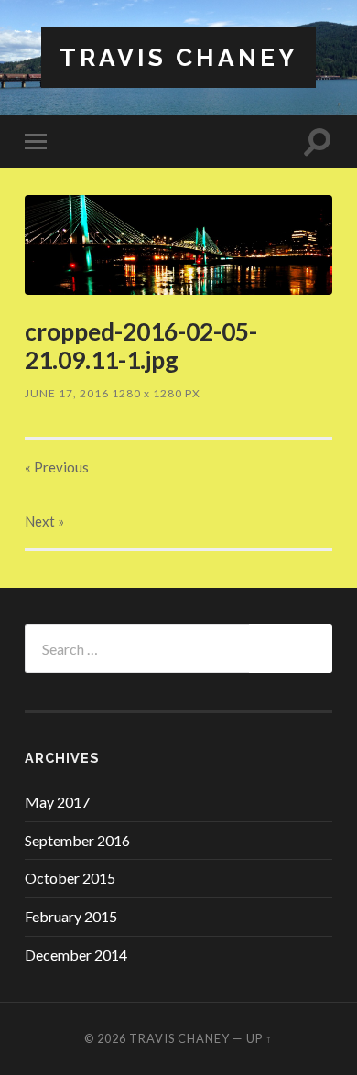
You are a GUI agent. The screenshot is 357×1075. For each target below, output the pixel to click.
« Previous (57, 467)
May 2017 (57, 801)
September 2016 (77, 840)
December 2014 (76, 954)
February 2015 (71, 916)
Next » (44, 521)
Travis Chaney (179, 57)
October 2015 (70, 877)
